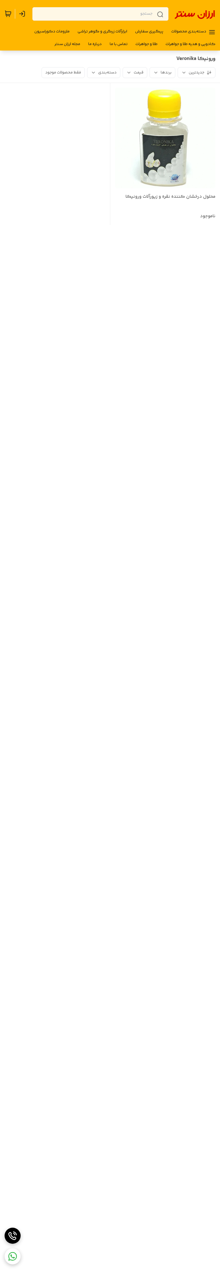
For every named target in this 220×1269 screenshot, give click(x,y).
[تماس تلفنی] (13, 1236)
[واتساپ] (13, 1256)
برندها (166, 72)
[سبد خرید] (8, 13)
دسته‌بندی (107, 72)
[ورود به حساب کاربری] (23, 14)
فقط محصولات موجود (63, 72)
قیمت (139, 72)
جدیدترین (196, 72)
